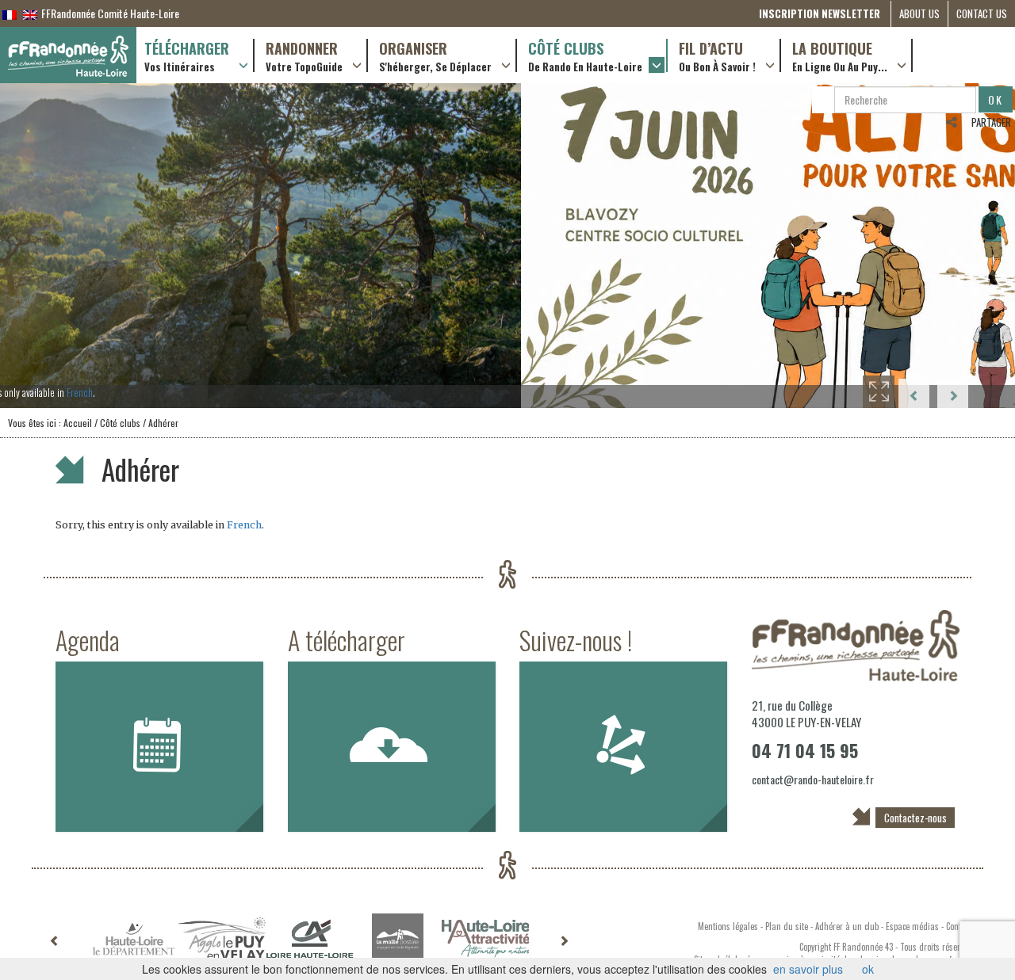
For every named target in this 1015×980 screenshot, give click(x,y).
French (571, 392)
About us (919, 13)
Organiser (435, 55)
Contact (958, 926)
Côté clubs (585, 55)
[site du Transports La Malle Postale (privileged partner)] (397, 939)
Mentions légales (728, 926)
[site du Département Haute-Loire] (134, 938)
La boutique (839, 55)
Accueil (77, 422)
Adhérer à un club (847, 926)
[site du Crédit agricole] (310, 939)
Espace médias (912, 926)
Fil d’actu (717, 55)
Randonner (304, 55)
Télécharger (186, 55)
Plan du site (786, 926)
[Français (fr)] (9, 13)
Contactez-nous (915, 818)
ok (868, 969)
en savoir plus (808, 969)
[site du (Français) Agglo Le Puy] (222, 939)
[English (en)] (30, 13)
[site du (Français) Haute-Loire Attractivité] (486, 939)
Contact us (981, 13)
